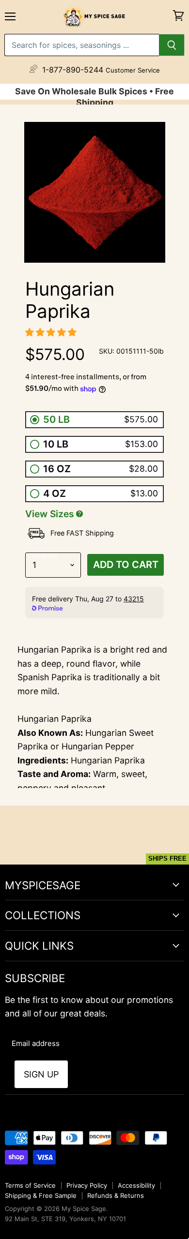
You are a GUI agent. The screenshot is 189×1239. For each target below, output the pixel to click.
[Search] (172, 45)
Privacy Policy (86, 1185)
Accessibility (136, 1185)
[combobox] (81, 45)
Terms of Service (30, 1185)
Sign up (41, 1074)
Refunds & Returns (115, 1195)
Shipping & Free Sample (41, 1195)
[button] (52, 332)
